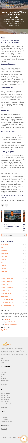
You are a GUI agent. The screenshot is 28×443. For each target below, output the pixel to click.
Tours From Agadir (5, 399)
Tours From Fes (4, 395)
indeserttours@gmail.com (10, 324)
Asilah (14, 247)
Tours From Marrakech (6, 393)
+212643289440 (9, 319)
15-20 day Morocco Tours (14, 305)
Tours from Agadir (14, 290)
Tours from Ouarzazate (14, 278)
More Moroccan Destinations (4, 385)
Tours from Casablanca (14, 287)
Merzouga (14, 268)
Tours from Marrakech (14, 281)
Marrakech (14, 265)
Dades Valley (14, 256)
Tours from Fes (14, 284)
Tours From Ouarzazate (6, 403)
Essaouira (14, 259)
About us (3, 358)
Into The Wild (14, 296)
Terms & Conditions (5, 360)
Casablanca (14, 250)
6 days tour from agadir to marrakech (11, 225)
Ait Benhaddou (14, 244)
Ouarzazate (14, 271)
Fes (14, 262)
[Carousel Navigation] (13, 205)
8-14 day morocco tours (14, 299)
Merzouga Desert (4, 380)
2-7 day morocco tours (14, 302)
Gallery (2, 362)
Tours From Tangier (14, 293)
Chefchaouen (14, 253)
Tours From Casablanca (6, 397)
